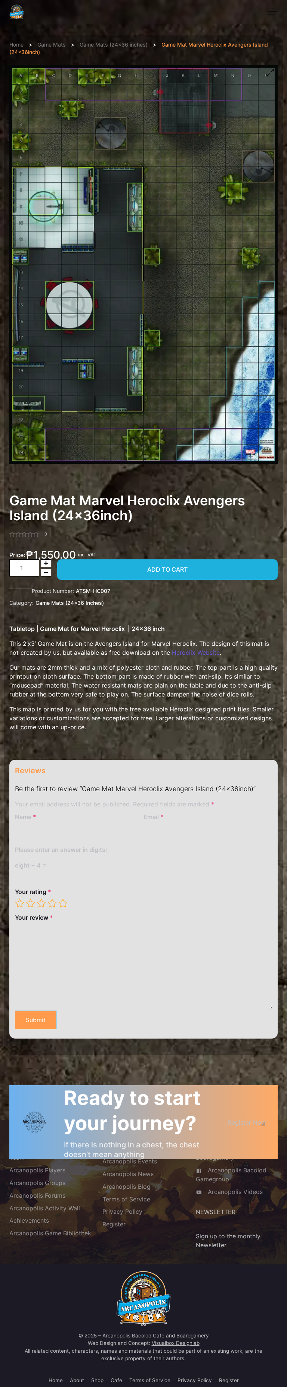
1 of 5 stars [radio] (19, 902)
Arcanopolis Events (129, 1161)
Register (114, 1224)
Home (16, 44)
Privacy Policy (122, 1212)
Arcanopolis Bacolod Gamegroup (231, 1174)
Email (154, 817)
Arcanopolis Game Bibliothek (50, 1233)
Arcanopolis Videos (235, 1191)
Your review (34, 917)
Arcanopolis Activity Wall (44, 1208)
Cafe (116, 1380)
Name (25, 817)
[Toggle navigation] (272, 12)
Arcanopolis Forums (37, 1195)
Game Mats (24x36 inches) (114, 44)
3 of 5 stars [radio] (41, 902)
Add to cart (167, 569)
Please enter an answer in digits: (61, 849)
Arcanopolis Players (37, 1170)
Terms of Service (126, 1199)
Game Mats (51, 44)
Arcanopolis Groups (37, 1183)
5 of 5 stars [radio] (62, 902)
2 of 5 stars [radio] (30, 902)
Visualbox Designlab (176, 1343)
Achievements (29, 1221)
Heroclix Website (196, 652)
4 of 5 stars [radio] (51, 902)
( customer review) (45, 534)
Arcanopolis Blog (126, 1186)
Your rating (33, 891)
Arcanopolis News (128, 1174)
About (77, 1380)
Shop (97, 1380)
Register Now (247, 1122)
